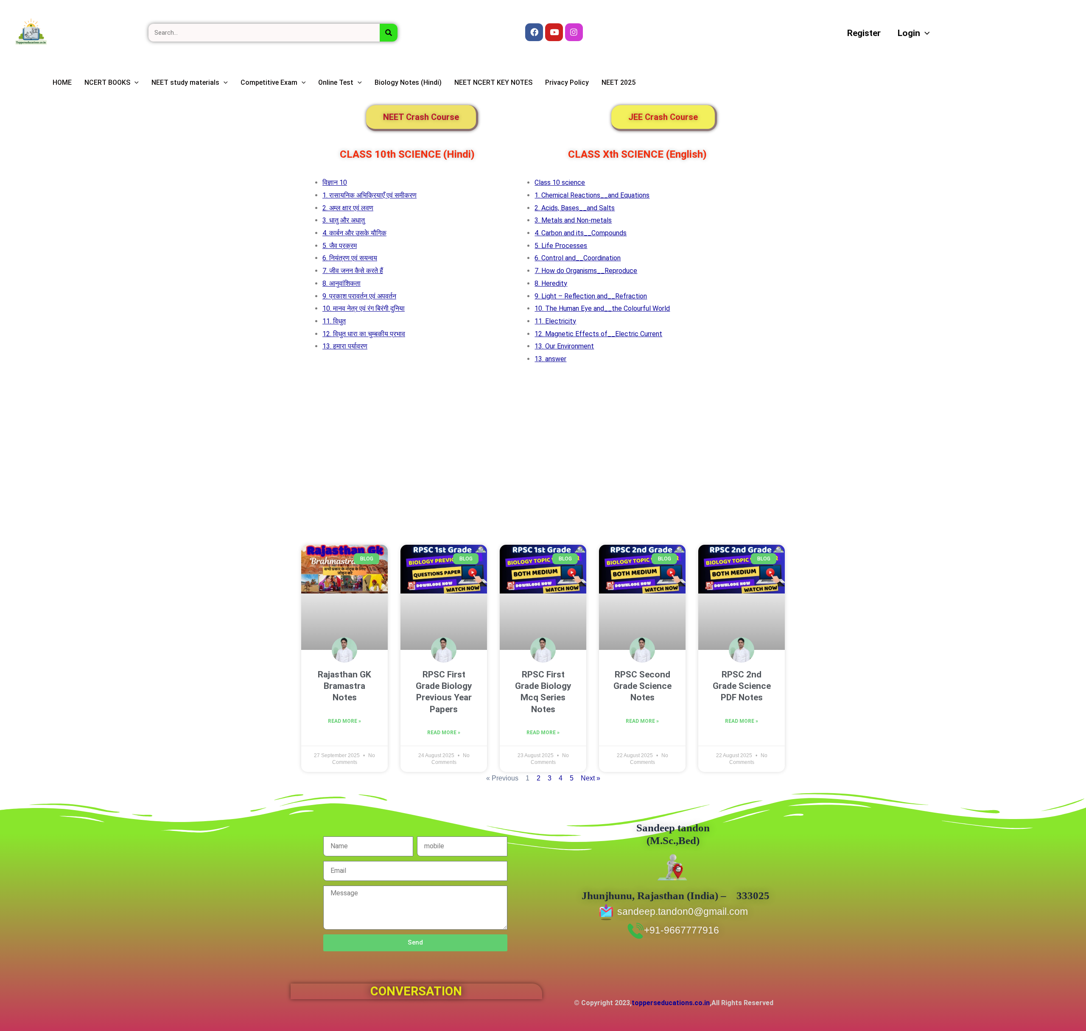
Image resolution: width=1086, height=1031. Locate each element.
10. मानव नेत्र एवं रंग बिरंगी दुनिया (363, 308)
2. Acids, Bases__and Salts (575, 208)
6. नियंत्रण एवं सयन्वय (349, 258)
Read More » (344, 721)
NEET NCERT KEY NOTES (493, 82)
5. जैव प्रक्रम (339, 246)
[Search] (388, 33)
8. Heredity (551, 283)
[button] (925, 33)
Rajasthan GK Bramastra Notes (344, 686)
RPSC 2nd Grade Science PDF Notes (742, 686)
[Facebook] (534, 32)
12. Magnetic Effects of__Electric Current (598, 334)
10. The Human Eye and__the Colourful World (602, 308)
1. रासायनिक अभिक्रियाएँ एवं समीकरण (369, 195)
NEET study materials (185, 82)
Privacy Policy (567, 82)
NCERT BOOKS (107, 82)
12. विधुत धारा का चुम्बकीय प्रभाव (363, 334)
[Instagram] (574, 32)
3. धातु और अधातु (343, 220)
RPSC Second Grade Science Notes (642, 686)
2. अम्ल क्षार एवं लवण (347, 208)
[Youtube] (554, 32)
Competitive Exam (269, 82)
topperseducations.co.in (671, 1003)
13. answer (550, 359)
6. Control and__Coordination (578, 258)
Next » (590, 778)
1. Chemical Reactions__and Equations (592, 195)
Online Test (335, 82)
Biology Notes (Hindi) (408, 82)
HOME (62, 82)
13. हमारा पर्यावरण (344, 346)
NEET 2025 (618, 82)
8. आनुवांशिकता (341, 283)
